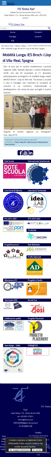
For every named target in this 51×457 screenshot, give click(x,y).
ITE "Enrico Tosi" (26, 9)
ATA (12, 40)
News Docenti (32, 142)
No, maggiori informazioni (20, 450)
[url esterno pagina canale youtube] (25, 154)
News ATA (23, 142)
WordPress (41, 452)
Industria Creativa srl (41, 436)
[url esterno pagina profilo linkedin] (30, 154)
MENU (11, 3)
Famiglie (12, 36)
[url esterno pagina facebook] (20, 154)
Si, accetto (37, 450)
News (18, 45)
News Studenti (10, 144)
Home (12, 32)
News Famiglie (43, 142)
